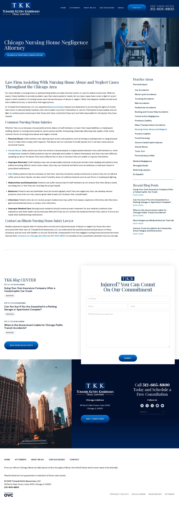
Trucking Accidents (144, 98)
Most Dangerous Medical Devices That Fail (153, 220)
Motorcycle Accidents (145, 94)
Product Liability (143, 133)
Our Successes (107, 8)
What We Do (90, 8)
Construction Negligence (147, 116)
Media (121, 8)
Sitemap (170, 494)
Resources (155, 494)
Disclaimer (139, 494)
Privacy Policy (119, 494)
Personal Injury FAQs (145, 155)
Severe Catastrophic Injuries (148, 142)
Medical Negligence (142, 161)
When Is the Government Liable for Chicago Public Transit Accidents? (150, 211)
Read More (10, 295)
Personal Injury (140, 84)
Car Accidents (142, 90)
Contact (136, 8)
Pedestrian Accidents (145, 107)
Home (63, 8)
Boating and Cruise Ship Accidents (151, 112)
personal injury (57, 107)
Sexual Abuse (14, 150)
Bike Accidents (142, 103)
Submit (128, 358)
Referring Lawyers (142, 170)
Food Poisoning (142, 138)
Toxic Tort (140, 151)
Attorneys (75, 8)
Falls (10, 174)
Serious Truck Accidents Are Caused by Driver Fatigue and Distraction (152, 229)
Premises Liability (143, 120)
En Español (138, 174)
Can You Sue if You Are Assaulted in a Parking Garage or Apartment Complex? (152, 201)
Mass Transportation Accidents (150, 125)
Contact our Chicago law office (33, 236)
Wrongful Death (140, 165)
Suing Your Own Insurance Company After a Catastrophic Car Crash (153, 190)
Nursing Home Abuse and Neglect (151, 129)
